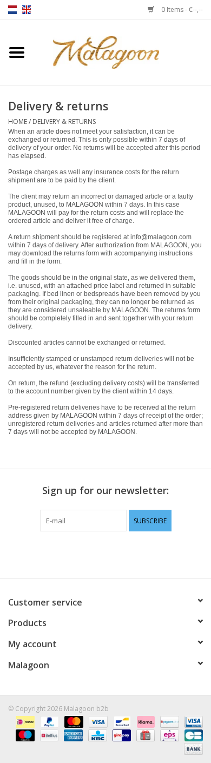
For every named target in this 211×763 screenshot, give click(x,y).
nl (12, 9)
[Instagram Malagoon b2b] (125, 553)
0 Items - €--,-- (181, 9)
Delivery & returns (64, 121)
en (26, 9)
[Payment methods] (24, 721)
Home (17, 121)
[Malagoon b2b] (122, 52)
